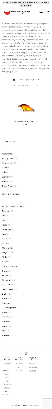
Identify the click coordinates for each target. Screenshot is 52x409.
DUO (4, 220)
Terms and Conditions (7, 381)
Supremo (6, 303)
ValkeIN (5, 321)
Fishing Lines (7, 158)
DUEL (4, 215)
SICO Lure (6, 284)
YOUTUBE (32, 371)
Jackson (5, 243)
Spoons (5, 181)
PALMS (5, 275)
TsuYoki (6, 317)
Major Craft (7, 248)
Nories (5, 261)
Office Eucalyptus (9, 266)
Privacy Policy (34, 405)
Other (4, 172)
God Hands (7, 229)
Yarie (4, 330)
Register (19, 364)
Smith (4, 294)
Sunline (5, 298)
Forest (5, 225)
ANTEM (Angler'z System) (13, 206)
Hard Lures (7, 163)
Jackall (4, 238)
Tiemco (5, 312)
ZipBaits (5, 335)
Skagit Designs (8, 289)
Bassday (5, 211)
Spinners (6, 177)
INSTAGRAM (32, 367)
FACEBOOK (32, 364)
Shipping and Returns (6, 391)
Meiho (4, 257)
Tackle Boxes (7, 186)
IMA (4, 234)
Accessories (7, 154)
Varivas (5, 326)
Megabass (6, 252)
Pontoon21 (7, 280)
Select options (28, 116)
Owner (5, 271)
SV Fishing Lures (9, 307)
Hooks (5, 167)
